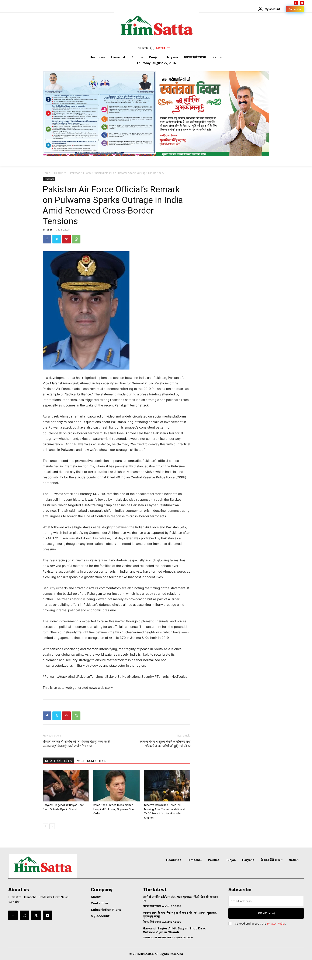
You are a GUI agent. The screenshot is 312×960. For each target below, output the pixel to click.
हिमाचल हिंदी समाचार (152, 906)
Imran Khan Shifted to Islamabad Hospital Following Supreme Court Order (114, 809)
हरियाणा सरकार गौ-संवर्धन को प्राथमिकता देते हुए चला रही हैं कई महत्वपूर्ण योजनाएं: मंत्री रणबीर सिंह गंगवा (76, 744)
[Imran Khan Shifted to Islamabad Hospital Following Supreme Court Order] (116, 785)
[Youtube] (302, 3)
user (49, 229)
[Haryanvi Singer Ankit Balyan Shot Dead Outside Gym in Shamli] (66, 785)
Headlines (60, 173)
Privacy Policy (276, 923)
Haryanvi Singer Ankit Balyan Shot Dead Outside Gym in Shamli (174, 930)
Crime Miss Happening (158, 937)
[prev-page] (45, 826)
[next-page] (52, 826)
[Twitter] (56, 239)
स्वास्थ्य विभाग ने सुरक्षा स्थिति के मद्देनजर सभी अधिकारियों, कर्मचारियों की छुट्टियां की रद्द (165, 744)
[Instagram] (24, 915)
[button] (146, 48)
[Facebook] (296, 3)
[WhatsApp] (76, 239)
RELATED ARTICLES (58, 761)
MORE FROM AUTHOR (91, 761)
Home (46, 173)
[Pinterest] (66, 239)
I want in (263, 913)
